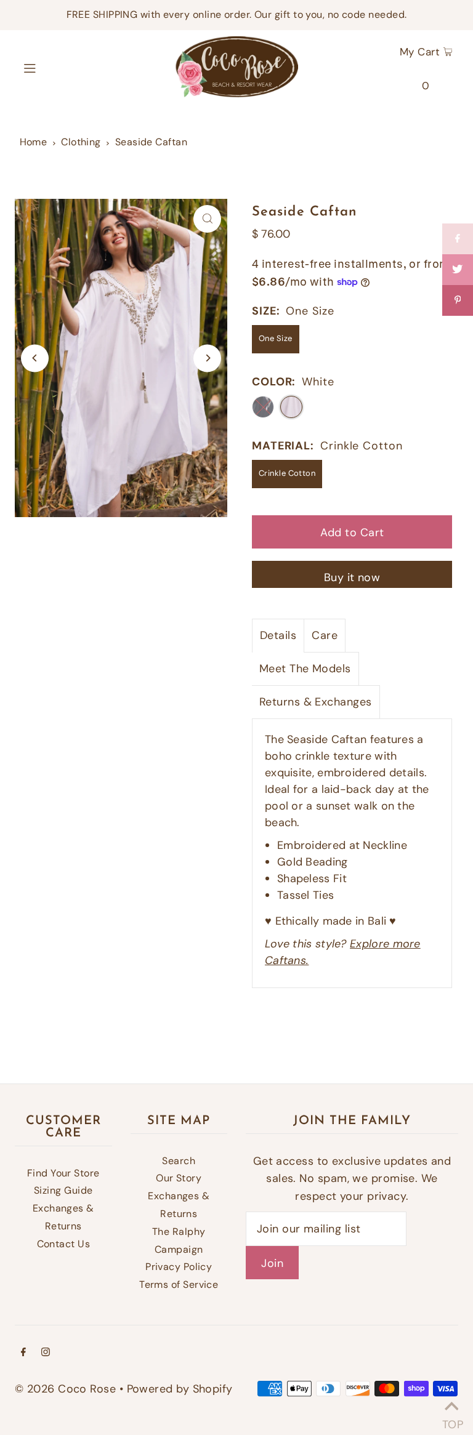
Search (178, 1160)
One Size (276, 338)
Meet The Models (305, 668)
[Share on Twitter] (457, 269)
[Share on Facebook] (457, 238)
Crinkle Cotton (287, 473)
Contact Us (64, 1243)
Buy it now (352, 577)
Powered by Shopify (180, 1388)
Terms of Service (178, 1284)
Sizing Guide (63, 1190)
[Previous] (35, 358)
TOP (451, 1420)
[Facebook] (23, 1353)
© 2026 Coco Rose (65, 1388)
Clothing (81, 141)
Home (33, 141)
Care (325, 635)
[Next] (207, 358)
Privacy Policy (178, 1266)
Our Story (178, 1178)
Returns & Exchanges (315, 701)
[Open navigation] (53, 67)
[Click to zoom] (207, 219)
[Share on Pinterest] (457, 300)
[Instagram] (45, 1353)
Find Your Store (63, 1173)
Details (278, 635)
